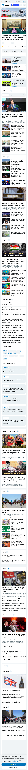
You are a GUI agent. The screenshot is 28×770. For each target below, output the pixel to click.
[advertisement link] (15, 5)
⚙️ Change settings (13, 767)
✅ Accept (13, 764)
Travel (5, 360)
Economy (18, 352)
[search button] (20, 5)
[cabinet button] (24, 5)
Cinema (21, 358)
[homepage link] (5, 5)
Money (10, 355)
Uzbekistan (11, 352)
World (5, 352)
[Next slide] (12, 45)
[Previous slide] (3, 45)
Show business (13, 358)
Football (5, 358)
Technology (16, 355)
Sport (5, 355)
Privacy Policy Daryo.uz (17, 761)
